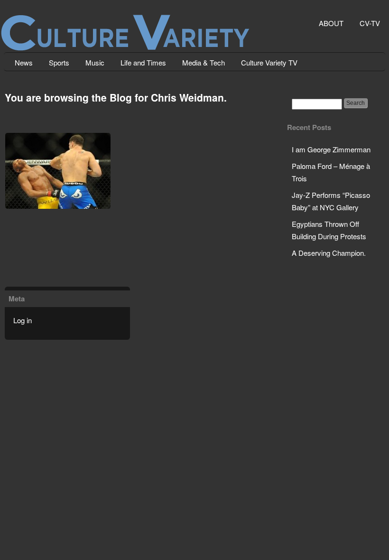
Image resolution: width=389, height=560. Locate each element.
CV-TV (370, 23)
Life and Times (143, 62)
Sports (59, 62)
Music (94, 62)
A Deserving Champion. (329, 253)
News (24, 62)
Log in (22, 320)
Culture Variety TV (269, 62)
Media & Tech (203, 62)
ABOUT (331, 23)
